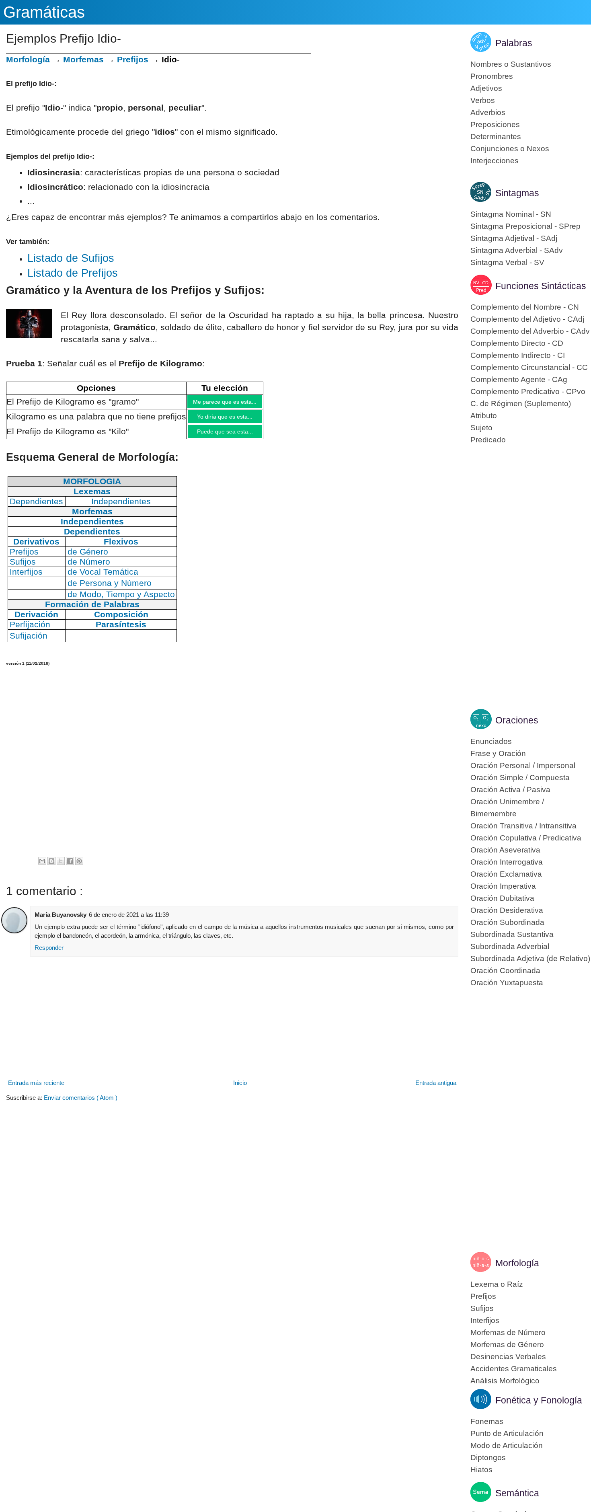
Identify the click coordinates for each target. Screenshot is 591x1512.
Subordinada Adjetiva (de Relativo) (530, 958)
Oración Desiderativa (506, 910)
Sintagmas (517, 193)
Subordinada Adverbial (509, 946)
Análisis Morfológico (505, 1380)
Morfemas (83, 59)
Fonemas (486, 1421)
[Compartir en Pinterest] (79, 867)
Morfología (517, 1263)
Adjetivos (486, 88)
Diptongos (488, 1457)
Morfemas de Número (508, 1332)
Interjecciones (494, 160)
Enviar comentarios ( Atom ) (80, 1103)
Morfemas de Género (507, 1344)
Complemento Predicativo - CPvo (527, 391)
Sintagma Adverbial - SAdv (516, 250)
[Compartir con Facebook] (70, 867)
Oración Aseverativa (505, 850)
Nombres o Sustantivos (510, 64)
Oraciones (516, 720)
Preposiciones (495, 124)
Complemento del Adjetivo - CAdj (527, 319)
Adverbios (487, 112)
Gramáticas (44, 12)
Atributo (483, 415)
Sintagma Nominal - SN (510, 214)
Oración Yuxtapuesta (506, 982)
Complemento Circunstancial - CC (529, 367)
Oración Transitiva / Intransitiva (523, 826)
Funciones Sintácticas (540, 286)
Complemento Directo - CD (516, 343)
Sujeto (481, 427)
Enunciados (491, 741)
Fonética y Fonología (538, 1400)
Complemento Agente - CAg (518, 379)
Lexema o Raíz (496, 1284)
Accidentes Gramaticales (513, 1368)
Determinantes (495, 136)
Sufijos (482, 1308)
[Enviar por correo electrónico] (42, 867)
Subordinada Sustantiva (512, 934)
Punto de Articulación (507, 1433)
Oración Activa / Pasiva (510, 789)
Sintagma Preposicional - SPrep (525, 226)
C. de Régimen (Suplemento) (520, 403)
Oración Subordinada (507, 922)
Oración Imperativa (503, 886)
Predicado (488, 440)
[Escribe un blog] (51, 867)
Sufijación (28, 641)
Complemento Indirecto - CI (517, 355)
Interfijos (484, 1320)
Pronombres (491, 76)
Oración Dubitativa (502, 898)
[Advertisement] (384, 109)
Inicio (240, 1088)
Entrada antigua (435, 1088)
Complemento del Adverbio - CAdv (530, 331)
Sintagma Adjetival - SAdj (513, 238)
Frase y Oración (498, 753)
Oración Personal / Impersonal (522, 765)
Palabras (513, 43)
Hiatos (481, 1469)
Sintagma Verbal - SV (507, 262)
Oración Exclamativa (506, 874)
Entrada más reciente (36, 1088)
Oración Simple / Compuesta (520, 777)
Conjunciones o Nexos (509, 148)
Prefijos (132, 59)
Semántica (517, 1493)
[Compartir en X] (61, 867)
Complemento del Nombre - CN (524, 307)
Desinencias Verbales (508, 1356)
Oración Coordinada (505, 970)
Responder (49, 953)
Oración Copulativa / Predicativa (525, 838)
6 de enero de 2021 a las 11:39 (129, 920)
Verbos (482, 100)
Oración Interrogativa (506, 862)
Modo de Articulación (506, 1445)
